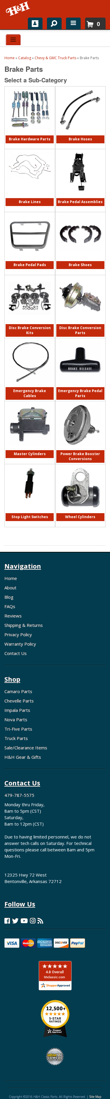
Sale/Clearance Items (25, 748)
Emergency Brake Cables (29, 393)
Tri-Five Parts (18, 729)
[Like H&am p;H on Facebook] (7, 920)
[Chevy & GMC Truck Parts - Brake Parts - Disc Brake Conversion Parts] (80, 323)
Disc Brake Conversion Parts (80, 330)
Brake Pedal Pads (29, 264)
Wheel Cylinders (80, 516)
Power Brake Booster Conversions (80, 456)
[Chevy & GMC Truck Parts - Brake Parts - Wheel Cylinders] (80, 512)
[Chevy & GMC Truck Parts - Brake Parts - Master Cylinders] (30, 449)
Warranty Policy (20, 644)
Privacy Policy (18, 634)
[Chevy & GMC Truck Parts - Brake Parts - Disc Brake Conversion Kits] (30, 323)
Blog (8, 597)
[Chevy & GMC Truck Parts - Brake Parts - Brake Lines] (30, 183)
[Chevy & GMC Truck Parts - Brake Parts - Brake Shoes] (80, 260)
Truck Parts (16, 738)
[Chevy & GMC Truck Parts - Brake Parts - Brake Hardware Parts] (30, 134)
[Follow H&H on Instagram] (32, 920)
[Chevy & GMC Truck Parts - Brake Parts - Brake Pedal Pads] (30, 260)
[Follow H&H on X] (15, 920)
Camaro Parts (18, 691)
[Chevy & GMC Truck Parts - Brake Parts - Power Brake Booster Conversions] (80, 449)
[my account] (35, 23)
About (10, 588)
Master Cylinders (30, 453)
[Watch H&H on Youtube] (24, 920)
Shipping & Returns (23, 625)
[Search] (52, 22)
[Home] (18, 8)
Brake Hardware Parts (29, 139)
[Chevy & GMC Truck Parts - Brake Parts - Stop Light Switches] (30, 503)
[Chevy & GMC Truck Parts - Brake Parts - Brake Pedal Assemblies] (80, 197)
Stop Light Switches (29, 516)
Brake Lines (30, 201)
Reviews (13, 616)
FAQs (9, 606)
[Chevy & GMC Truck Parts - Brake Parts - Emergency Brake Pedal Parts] (80, 386)
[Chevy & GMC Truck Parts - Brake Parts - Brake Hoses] (80, 134)
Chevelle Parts (19, 701)
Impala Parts (17, 710)
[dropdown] (73, 23)
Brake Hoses (80, 139)
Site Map (95, 1097)
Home (10, 578)
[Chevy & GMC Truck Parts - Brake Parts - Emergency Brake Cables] (30, 386)
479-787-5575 (19, 795)
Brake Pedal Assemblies (80, 201)
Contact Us (15, 653)
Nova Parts (15, 719)
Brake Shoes (80, 264)
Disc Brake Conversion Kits (30, 330)
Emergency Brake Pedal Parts (80, 393)
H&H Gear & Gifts (22, 757)
